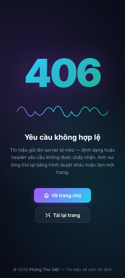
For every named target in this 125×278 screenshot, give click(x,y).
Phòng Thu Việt (44, 269)
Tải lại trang (66, 215)
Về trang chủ (66, 195)
